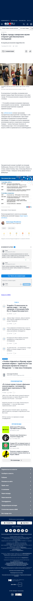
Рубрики (4, 477)
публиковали (8, 113)
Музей (3, 228)
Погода (29, 20)
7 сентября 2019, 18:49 (6, 46)
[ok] (14, 530)
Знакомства (22, 20)
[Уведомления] (27, 24)
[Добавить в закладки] (26, 51)
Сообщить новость (7, 473)
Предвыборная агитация (9, 505)
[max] (18, 530)
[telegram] (6, 530)
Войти (6, 284)
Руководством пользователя (16, 562)
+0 (25, 260)
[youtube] (26, 530)
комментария (9, 51)
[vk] (10, 530)
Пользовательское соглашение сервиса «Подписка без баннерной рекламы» (16, 575)
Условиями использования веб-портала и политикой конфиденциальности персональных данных (16, 565)
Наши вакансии (6, 497)
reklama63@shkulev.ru (27, 553)
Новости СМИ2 (6, 295)
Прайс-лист (5, 485)
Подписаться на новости (9, 469)
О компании (5, 489)
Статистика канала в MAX (10, 509)
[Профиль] (31, 24)
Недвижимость (5, 20)
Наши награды (6, 493)
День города (11, 228)
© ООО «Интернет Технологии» (16, 590)
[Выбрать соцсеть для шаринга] (30, 51)
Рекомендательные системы (16, 572)
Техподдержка (6, 501)
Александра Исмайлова (13, 222)
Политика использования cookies (16, 570)
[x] (22, 530)
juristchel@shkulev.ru (16, 549)
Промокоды (14, 20)
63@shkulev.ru (23, 547)
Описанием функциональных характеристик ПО (16, 563)
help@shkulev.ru (19, 550)
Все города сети (7, 513)
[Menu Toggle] (2, 24)
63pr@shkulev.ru (24, 557)
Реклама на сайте (7, 481)
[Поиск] (24, 24)
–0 (30, 260)
